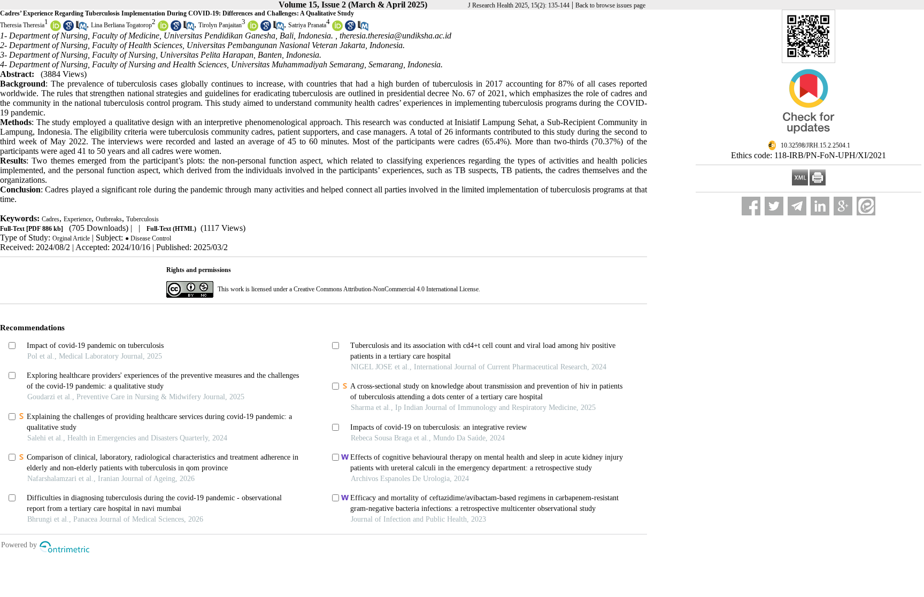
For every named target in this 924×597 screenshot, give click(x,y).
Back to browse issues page (610, 5)
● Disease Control (148, 238)
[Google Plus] (843, 206)
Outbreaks (109, 219)
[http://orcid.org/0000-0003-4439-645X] (55, 29)
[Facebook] (751, 206)
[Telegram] (797, 206)
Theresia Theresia (22, 25)
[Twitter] (774, 206)
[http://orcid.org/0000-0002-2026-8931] (337, 29)
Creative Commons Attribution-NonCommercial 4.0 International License (386, 289)
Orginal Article (71, 238)
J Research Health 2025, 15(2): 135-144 (518, 5)
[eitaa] (866, 206)
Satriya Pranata (307, 25)
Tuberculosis (142, 219)
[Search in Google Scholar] (68, 29)
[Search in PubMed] (81, 29)
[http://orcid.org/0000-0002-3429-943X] (163, 29)
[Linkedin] (820, 206)
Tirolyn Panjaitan (220, 25)
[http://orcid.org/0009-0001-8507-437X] (253, 29)
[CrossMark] (808, 138)
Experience (77, 219)
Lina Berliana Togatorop (121, 25)
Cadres (50, 219)
